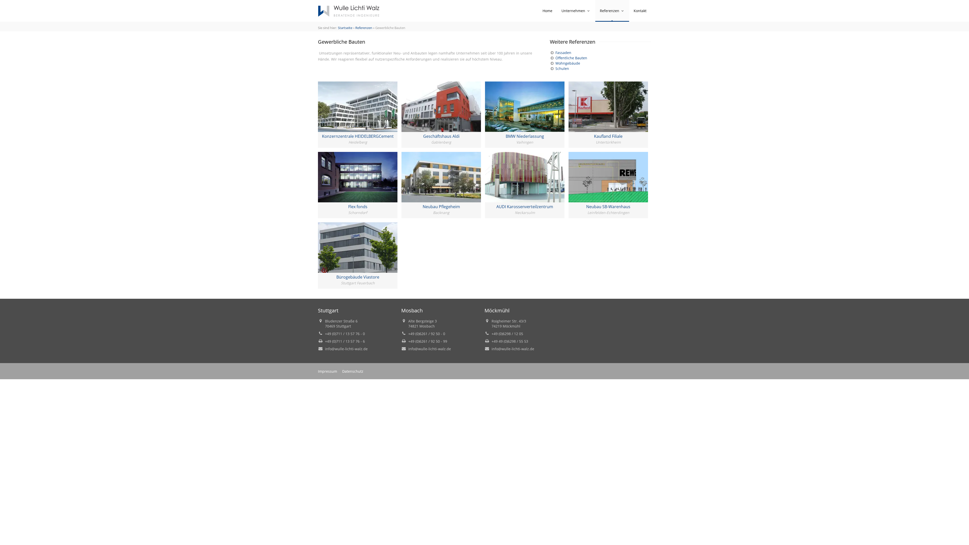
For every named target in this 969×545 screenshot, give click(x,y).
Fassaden (562, 52)
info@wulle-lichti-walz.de (346, 348)
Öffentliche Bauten (570, 58)
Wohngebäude (567, 63)
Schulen (561, 68)
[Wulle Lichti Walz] (349, 11)
